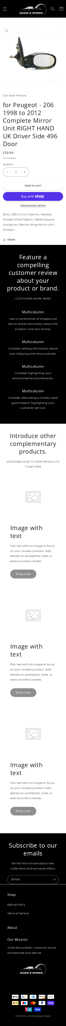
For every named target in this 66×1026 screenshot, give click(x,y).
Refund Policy (16, 904)
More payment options (33, 205)
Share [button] (11, 239)
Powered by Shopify (42, 1016)
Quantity (8, 164)
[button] (5, 9)
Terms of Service (18, 913)
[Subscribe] (54, 879)
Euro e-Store (28, 1016)
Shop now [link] (23, 574)
